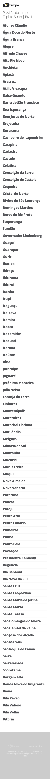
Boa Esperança (14, 109)
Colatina (9, 165)
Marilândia (12, 432)
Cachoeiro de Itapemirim (23, 137)
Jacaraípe (10, 368)
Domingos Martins (18, 207)
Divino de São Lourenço (21, 200)
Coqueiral (10, 186)
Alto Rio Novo (13, 60)
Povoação (10, 551)
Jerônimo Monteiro (18, 382)
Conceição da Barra (18, 172)
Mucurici (10, 460)
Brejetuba (11, 123)
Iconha (8, 291)
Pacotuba (10, 495)
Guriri (7, 256)
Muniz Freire (13, 467)
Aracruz (9, 81)
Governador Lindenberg (22, 235)
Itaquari (9, 340)
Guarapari (11, 249)
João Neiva (11, 390)
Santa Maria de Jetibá (20, 600)
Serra (7, 656)
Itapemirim (12, 333)
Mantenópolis (14, 411)
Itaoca (8, 326)
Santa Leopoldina (17, 593)
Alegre (8, 46)
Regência (10, 565)
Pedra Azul (11, 516)
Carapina (10, 144)
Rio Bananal (12, 572)
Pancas (8, 502)
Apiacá (8, 74)
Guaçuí (8, 242)
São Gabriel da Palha (19, 628)
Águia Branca (13, 39)
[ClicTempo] (14, 747)
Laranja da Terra (16, 397)
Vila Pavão (11, 698)
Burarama (11, 130)
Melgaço (10, 439)
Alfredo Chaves (15, 53)
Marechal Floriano (17, 425)
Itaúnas (9, 354)
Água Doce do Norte (19, 32)
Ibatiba (8, 263)
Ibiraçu (8, 270)
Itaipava (9, 312)
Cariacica (10, 151)
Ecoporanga (12, 221)
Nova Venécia (14, 488)
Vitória (8, 719)
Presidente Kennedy (19, 558)
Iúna (6, 361)
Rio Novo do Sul (15, 579)
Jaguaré (9, 375)
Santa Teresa (13, 614)
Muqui (8, 474)
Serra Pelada (13, 663)
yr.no (29, 751)
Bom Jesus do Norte (18, 116)
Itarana (9, 347)
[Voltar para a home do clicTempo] (14, 6)
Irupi (7, 298)
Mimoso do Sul (14, 446)
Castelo (9, 158)
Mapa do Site (35, 746)
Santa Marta (13, 607)
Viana (7, 691)
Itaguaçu (10, 305)
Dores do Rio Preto (17, 214)
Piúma (8, 537)
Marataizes (12, 418)
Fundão (9, 228)
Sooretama (12, 670)
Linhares (10, 404)
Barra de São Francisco (21, 102)
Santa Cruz (11, 586)
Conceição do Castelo (19, 179)
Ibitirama (10, 277)
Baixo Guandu (14, 95)
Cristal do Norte (15, 193)
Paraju (8, 509)
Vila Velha (11, 712)
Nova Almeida (14, 481)
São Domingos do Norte (22, 621)
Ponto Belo (11, 544)
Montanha (11, 453)
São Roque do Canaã (19, 649)
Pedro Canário (14, 523)
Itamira (9, 319)
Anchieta (10, 67)
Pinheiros (10, 530)
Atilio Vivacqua (15, 88)
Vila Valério (12, 705)
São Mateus (12, 642)
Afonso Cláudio (15, 25)
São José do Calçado (18, 635)
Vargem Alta (13, 677)
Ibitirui (8, 284)
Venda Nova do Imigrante (23, 684)
